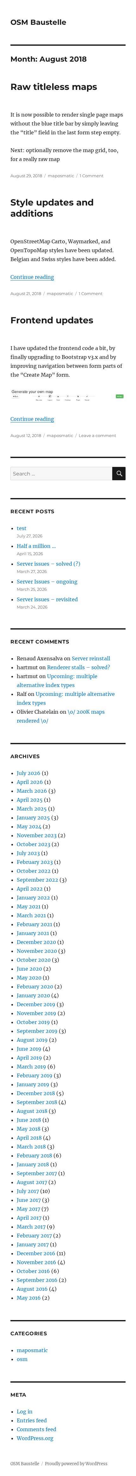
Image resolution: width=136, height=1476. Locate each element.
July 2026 (28, 773)
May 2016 (29, 1298)
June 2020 (29, 969)
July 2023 (28, 853)
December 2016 (36, 1253)
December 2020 (36, 942)
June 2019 (29, 1049)
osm (22, 1359)
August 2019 (32, 1040)
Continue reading (32, 277)
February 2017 (34, 1235)
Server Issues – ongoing (47, 581)
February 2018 (34, 1155)
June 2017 (29, 1200)
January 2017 (33, 1244)
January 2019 (33, 1084)
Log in (25, 1411)
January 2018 (33, 1164)
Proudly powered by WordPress (76, 1463)
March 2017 (31, 1226)
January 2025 (33, 817)
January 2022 (33, 897)
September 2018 (37, 1102)
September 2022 (37, 880)
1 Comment (91, 175)
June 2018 (29, 1120)
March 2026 (32, 791)
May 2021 (28, 906)
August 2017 (32, 1182)
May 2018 (28, 1129)
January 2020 (33, 995)
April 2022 (30, 889)
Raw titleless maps (53, 86)
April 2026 (30, 782)
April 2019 (29, 1058)
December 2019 (36, 1004)
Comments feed (36, 1429)
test (22, 528)
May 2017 (28, 1209)
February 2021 (34, 924)
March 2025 (32, 808)
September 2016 (37, 1280)
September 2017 (37, 1173)
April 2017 (29, 1218)
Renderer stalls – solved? (78, 667)
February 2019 (35, 1075)
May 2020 (29, 977)
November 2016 (36, 1262)
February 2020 (35, 986)
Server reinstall (91, 658)
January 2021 (33, 933)
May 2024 (29, 826)
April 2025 (30, 800)
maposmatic (61, 175)
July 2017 (28, 1191)
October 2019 (33, 1022)
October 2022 (34, 871)
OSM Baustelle (38, 22)
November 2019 (36, 1013)
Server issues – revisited (47, 599)
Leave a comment (97, 435)
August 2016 (32, 1289)
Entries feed (32, 1420)
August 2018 (32, 1111)
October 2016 (33, 1271)
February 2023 (35, 862)
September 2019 (37, 1031)
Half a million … (36, 546)
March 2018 (31, 1146)
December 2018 (36, 1093)
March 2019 (31, 1066)
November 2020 (37, 951)
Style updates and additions (52, 208)
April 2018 (29, 1138)
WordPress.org (35, 1438)
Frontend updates (51, 320)
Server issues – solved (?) (48, 564)
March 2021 (31, 915)
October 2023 (33, 844)
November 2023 (37, 835)
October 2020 (34, 960)
